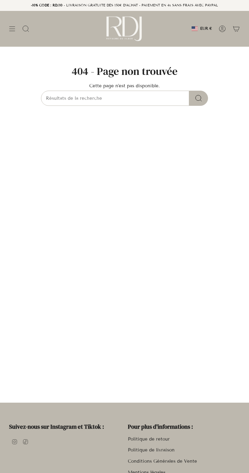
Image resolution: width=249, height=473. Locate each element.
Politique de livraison (151, 450)
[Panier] (236, 28)
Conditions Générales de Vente (162, 461)
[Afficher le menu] (12, 28)
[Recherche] (198, 98)
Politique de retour (149, 439)
